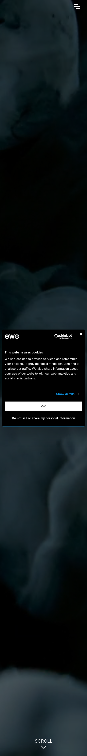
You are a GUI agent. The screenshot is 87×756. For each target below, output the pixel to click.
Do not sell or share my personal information (43, 418)
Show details (65, 394)
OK (43, 406)
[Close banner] (81, 337)
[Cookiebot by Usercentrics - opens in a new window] (54, 336)
